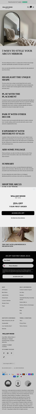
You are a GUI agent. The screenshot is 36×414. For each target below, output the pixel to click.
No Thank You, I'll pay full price (18, 217)
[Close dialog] (34, 189)
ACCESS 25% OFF (18, 213)
